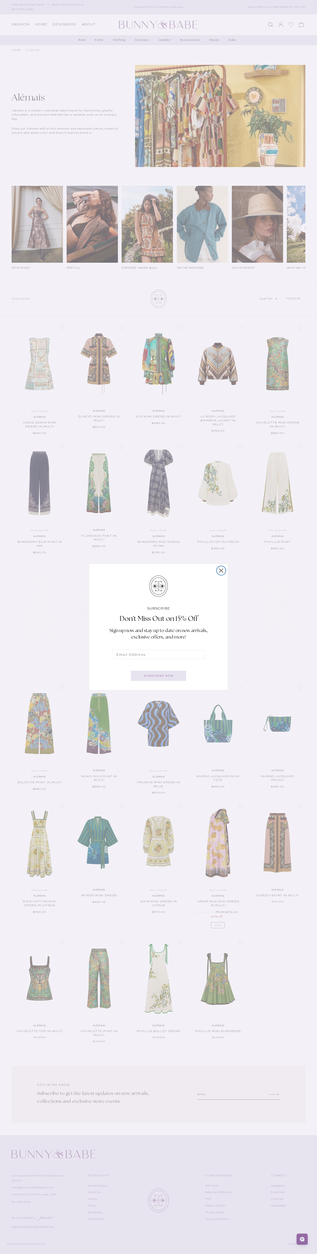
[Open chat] (302, 1239)
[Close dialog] (221, 570)
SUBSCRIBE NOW (158, 676)
